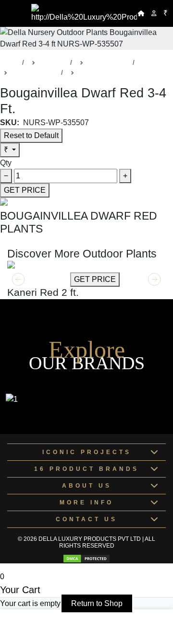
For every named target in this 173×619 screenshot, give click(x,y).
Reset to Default (31, 135)
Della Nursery (108, 62)
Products (52, 62)
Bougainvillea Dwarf (108, 72)
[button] (154, 279)
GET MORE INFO (37, 279)
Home (9, 62)
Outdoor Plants (34, 72)
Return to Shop (97, 603)
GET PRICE (25, 190)
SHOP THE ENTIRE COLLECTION (61, 241)
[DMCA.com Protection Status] (86, 558)
